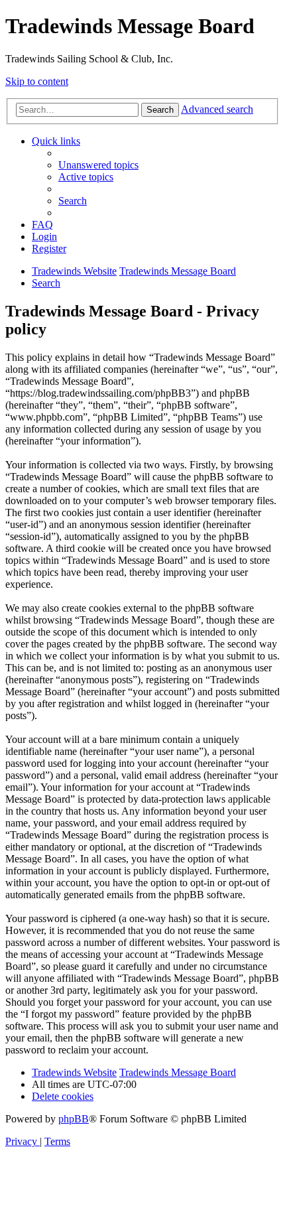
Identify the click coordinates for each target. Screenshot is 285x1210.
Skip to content (36, 81)
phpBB (73, 1118)
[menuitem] (98, 164)
